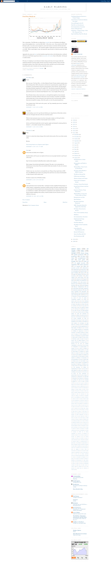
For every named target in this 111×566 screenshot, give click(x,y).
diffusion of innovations (82, 357)
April (75, 151)
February (76, 155)
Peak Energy (76, 496)
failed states (86, 359)
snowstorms (73, 450)
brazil (83, 392)
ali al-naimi (77, 384)
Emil (27, 150)
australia (75, 387)
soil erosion (83, 450)
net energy (79, 320)
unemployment (81, 258)
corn (87, 286)
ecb (87, 405)
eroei (72, 408)
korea (80, 425)
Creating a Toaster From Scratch (81, 184)
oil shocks (73, 304)
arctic (87, 304)
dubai (80, 405)
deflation (74, 331)
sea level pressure (84, 447)
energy (76, 334)
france (80, 411)
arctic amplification (81, 386)
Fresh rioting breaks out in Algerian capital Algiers (37, 144)
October (76, 138)
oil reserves (85, 371)
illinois (87, 420)
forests (79, 305)
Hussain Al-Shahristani (79, 286)
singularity (74, 264)
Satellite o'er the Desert (78, 522)
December (76, 134)
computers (85, 354)
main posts (78, 302)
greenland (85, 362)
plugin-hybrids (84, 442)
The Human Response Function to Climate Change (78, 17)
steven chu (77, 453)
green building (74, 272)
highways (79, 364)
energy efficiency (84, 288)
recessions (73, 275)
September (76, 141)
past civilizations (82, 439)
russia (80, 297)
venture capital (74, 466)
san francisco (80, 378)
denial (86, 401)
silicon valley (84, 449)
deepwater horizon (84, 400)
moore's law (73, 340)
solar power (83, 282)
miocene (79, 433)
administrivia (85, 268)
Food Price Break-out (29, 16)
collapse (76, 395)
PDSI (85, 266)
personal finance (76, 441)
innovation (73, 320)
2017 (74, 124)
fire (74, 409)
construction (86, 329)
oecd (86, 293)
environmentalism (74, 359)
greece (82, 272)
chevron (82, 353)
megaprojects (83, 430)
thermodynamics (79, 460)
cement (77, 353)
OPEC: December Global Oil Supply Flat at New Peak (80, 206)
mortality (72, 434)
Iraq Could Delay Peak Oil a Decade (79, 34)
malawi (78, 428)
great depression (81, 416)
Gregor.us (75, 499)
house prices (85, 337)
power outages (84, 375)
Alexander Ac (29, 130)
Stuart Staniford (77, 54)
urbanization (75, 346)
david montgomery (76, 400)
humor (81, 419)
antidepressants (74, 386)
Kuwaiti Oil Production (79, 232)
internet (81, 365)
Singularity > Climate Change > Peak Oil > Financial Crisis (79, 31)
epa (81, 406)
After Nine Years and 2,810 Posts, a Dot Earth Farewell (80, 505)
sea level (80, 343)
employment (76, 269)
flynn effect (75, 411)
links (82, 251)
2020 (74, 120)
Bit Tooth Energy (77, 507)
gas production (78, 412)
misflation (85, 433)
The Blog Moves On (77, 482)
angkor (82, 384)
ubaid (77, 463)
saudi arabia (81, 259)
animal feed (73, 349)
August (76, 143)
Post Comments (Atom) (34, 205)
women (72, 348)
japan (85, 279)
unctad (81, 463)
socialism (78, 450)
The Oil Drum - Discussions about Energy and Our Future (80, 516)
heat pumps (73, 364)
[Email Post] (45, 68)
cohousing (73, 65)
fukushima (78, 335)
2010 (74, 239)
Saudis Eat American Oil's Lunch (79, 513)
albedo (86, 383)
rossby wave (73, 447)
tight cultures (86, 460)
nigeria (86, 434)
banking (72, 389)
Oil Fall (74, 501)
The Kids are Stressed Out (79, 174)
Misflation (76, 214)
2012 (74, 130)
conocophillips (77, 397)
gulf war (77, 417)
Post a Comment (26, 199)
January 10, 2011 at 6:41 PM (34, 196)
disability (85, 403)
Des (27, 183)
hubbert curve (85, 364)
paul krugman (85, 285)
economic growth (75, 268)
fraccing (72, 335)
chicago (86, 353)
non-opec (72, 436)
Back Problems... (77, 199)
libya (85, 274)
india (85, 318)
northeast (78, 436)
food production (83, 334)
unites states (84, 464)
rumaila (78, 447)
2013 (74, 128)
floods (87, 409)
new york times (80, 293)
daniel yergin (86, 398)
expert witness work (80, 75)
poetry (72, 444)
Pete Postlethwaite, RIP (79, 236)
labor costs (86, 365)
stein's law (81, 379)
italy (86, 290)
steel (72, 453)
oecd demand (84, 302)
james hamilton (74, 423)
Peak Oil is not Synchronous (77, 25)
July (75, 145)
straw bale (80, 345)
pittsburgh (79, 442)
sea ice (87, 308)
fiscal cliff (79, 409)
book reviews (81, 312)
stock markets (74, 323)
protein (87, 444)
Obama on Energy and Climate (80, 178)
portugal (82, 308)
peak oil (86, 261)
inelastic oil (79, 279)
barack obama (78, 389)
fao (78, 301)
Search (74, 531)
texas (79, 310)
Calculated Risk (76, 476)
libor (84, 427)
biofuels (80, 275)
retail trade (86, 376)
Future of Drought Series (76, 28)
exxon (81, 359)
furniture (72, 412)
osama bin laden (74, 439)
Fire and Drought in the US (77, 23)
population (73, 321)
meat (78, 430)
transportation (86, 461)
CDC (80, 381)
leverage (80, 427)
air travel (77, 383)
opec (79, 285)
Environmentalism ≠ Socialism (78, 27)
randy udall (74, 446)
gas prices (85, 305)
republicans (80, 446)
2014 (74, 126)
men (86, 338)
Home (45, 202)
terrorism (81, 458)
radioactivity (80, 376)
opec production (82, 373)
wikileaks (85, 468)
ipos (79, 307)
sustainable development (81, 457)
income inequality (77, 318)
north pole (77, 308)
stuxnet (87, 455)
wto (77, 348)
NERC (83, 381)
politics (78, 304)
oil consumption (75, 271)
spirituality (77, 452)
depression (81, 331)
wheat (74, 381)
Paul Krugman (76, 481)
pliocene (73, 343)
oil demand (77, 266)
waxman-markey (83, 346)
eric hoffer (85, 406)
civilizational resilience (76, 299)
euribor (76, 408)
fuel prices (85, 411)
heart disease (83, 417)
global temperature (79, 414)
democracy (77, 401)
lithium (84, 367)
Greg (27, 110)
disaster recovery (74, 405)
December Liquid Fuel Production (79, 202)
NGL (81, 348)
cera (86, 392)
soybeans (75, 379)
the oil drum (86, 345)
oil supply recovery (79, 263)
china (72, 258)
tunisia (74, 463)
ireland (82, 307)
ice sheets (83, 420)
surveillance (82, 323)
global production (79, 254)
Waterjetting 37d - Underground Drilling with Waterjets (79, 509)
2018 (74, 122)
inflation (80, 274)
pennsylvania (73, 375)
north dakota (73, 370)
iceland (84, 316)
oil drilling (73, 371)
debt (72, 259)
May (75, 149)
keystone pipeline (74, 425)
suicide (74, 457)
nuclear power (84, 342)
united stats (78, 464)
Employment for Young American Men (79, 219)
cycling (81, 398)
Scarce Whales (76, 512)
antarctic (85, 384)
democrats (82, 401)
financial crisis (74, 283)
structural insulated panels (80, 455)
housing (73, 285)
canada (85, 297)
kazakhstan (85, 423)
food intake (83, 360)
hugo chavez (75, 365)
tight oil (74, 461)
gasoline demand (85, 335)
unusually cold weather (48, 56)
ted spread (77, 458)
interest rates (73, 307)
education (73, 315)
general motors (84, 412)
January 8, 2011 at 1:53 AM (34, 146)
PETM (87, 381)
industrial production (78, 290)
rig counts (73, 297)
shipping (77, 449)
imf (82, 301)
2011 (74, 132)
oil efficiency (74, 282)
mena (87, 430)
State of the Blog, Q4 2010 (80, 234)
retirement (75, 378)
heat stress (73, 316)
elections (77, 406)
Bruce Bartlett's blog (78, 489)
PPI (73, 383)
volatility (80, 466)
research (78, 63)
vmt (81, 294)
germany (72, 414)
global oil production (81, 280)
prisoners (83, 444)
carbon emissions (84, 264)
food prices (30, 69)
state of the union (84, 452)
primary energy (77, 444)
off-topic (85, 370)
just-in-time (80, 423)
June (75, 147)
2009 (74, 241)
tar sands (74, 310)
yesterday (47, 42)
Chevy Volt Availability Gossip (81, 212)
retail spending (75, 291)
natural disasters (81, 340)
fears (35, 54)
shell (72, 449)
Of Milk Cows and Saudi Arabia (79, 523)
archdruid (86, 324)
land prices (84, 425)
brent (85, 294)
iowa (82, 422)
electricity (74, 296)
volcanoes (78, 324)
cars (83, 327)
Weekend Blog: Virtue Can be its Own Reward (80, 167)
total (77, 461)
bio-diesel (77, 390)
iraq (80, 261)
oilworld (81, 438)
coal (73, 354)
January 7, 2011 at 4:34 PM (34, 127)
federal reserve (76, 360)
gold (86, 414)
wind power (80, 277)
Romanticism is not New (79, 197)
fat (79, 408)
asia (76, 312)
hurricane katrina (77, 420)
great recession (84, 315)
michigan (74, 431)
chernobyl (73, 394)
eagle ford (84, 405)
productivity (73, 376)
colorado (81, 395)
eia (87, 294)
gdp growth (75, 337)
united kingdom (85, 310)
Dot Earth (75, 503)
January (76, 157)
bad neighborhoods (83, 326)
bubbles (73, 293)
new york (85, 368)
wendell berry (79, 468)
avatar (87, 349)
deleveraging (81, 356)
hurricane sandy (76, 338)
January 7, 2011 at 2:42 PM (34, 107)
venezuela (86, 379)
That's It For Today (77, 535)
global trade (83, 271)
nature (77, 434)
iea (87, 316)
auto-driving (75, 326)
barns (84, 389)
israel (82, 338)
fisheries (83, 409)
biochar (82, 390)
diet (86, 331)
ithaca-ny (85, 422)
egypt (73, 406)
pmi (79, 375)
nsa (82, 436)
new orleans (81, 434)
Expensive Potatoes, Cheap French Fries (80, 190)
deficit (72, 401)
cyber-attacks (76, 288)
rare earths (79, 321)
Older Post (65, 202)
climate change (84, 253)
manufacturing (74, 368)
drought (73, 261)
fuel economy (83, 283)
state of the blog (74, 294)
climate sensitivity (78, 329)
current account (75, 398)
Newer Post (25, 202)
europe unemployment (82, 296)
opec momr (85, 320)
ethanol (78, 315)
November (76, 136)
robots (83, 304)
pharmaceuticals (84, 441)
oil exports (79, 371)
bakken (79, 327)
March (75, 153)
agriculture (84, 291)
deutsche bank (73, 403)
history (77, 419)
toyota (81, 461)
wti (73, 312)
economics (73, 332)
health (80, 337)
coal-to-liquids (78, 354)
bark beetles (75, 351)
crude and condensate (81, 313)
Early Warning (55, 6)
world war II (73, 469)
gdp (74, 274)
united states (76, 249)
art (86, 386)
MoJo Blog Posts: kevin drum (80, 533)
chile (77, 394)
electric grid (73, 301)
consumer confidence (84, 397)
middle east (81, 431)
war (84, 466)
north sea (80, 370)
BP (82, 324)
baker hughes (74, 327)
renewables (85, 321)
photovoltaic (73, 442)
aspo (72, 387)
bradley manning (78, 392)
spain (72, 280)
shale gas (86, 378)
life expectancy (77, 367)
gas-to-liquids (78, 362)
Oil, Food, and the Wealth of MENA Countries (80, 171)
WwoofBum (29, 77)
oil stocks (73, 373)
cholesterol (82, 394)
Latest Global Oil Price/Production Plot (79, 229)
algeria (72, 384)
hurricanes (79, 316)
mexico (80, 368)
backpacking (85, 387)
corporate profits (74, 356)
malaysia (82, 428)
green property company (79, 76)
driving (85, 299)
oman (86, 438)
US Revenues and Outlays (79, 176)
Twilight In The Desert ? (78, 497)
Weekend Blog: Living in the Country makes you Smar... (80, 194)
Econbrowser (76, 484)
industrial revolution (76, 422)
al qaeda (81, 383)
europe (73, 253)
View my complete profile (78, 89)
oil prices (83, 256)
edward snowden (80, 332)
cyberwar (74, 305)
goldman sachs (74, 416)
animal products (81, 349)
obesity (77, 438)
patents (87, 439)
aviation (80, 387)
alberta (85, 348)
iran (87, 272)
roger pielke (85, 446)
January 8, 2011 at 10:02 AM (34, 179)
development (80, 403)
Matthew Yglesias (77, 530)
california (82, 351)
